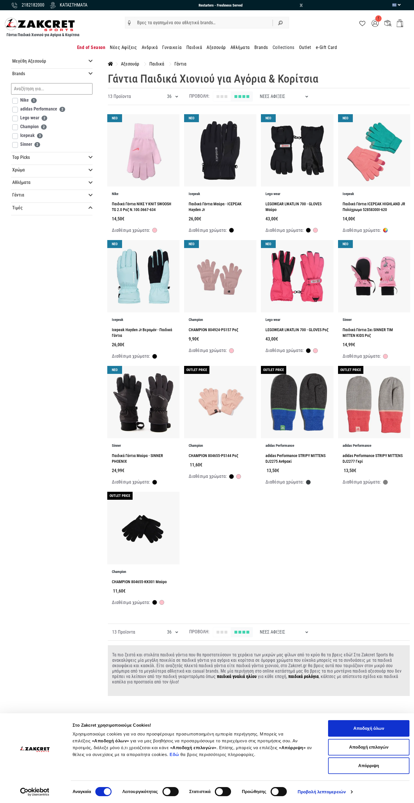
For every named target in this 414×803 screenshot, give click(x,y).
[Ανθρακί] (308, 483)
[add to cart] (400, 23)
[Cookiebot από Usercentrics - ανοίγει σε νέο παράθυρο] (34, 792)
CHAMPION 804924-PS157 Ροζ (213, 329)
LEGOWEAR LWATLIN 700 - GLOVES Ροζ (296, 329)
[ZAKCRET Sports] (39, 24)
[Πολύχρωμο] (385, 230)
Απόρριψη (368, 765)
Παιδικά (194, 47)
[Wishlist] (362, 23)
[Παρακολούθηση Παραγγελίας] (388, 23)
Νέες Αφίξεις (123, 47)
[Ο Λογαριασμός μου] (375, 23)
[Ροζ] (155, 231)
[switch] (170, 791)
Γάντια (180, 64)
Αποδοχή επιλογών (368, 747)
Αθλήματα (240, 47)
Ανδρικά (150, 47)
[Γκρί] (385, 483)
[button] (129, 23)
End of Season (91, 47)
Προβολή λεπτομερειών (322, 791)
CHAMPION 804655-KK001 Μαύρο (139, 581)
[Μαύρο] (231, 231)
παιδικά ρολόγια (303, 676)
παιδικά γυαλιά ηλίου (237, 676)
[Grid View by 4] (242, 96)
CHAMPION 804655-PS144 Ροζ (213, 455)
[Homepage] (110, 64)
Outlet (305, 47)
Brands (261, 47)
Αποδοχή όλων (368, 728)
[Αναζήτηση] (281, 22)
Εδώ (175, 754)
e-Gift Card (326, 47)
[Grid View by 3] (222, 96)
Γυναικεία (172, 47)
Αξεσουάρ (216, 47)
